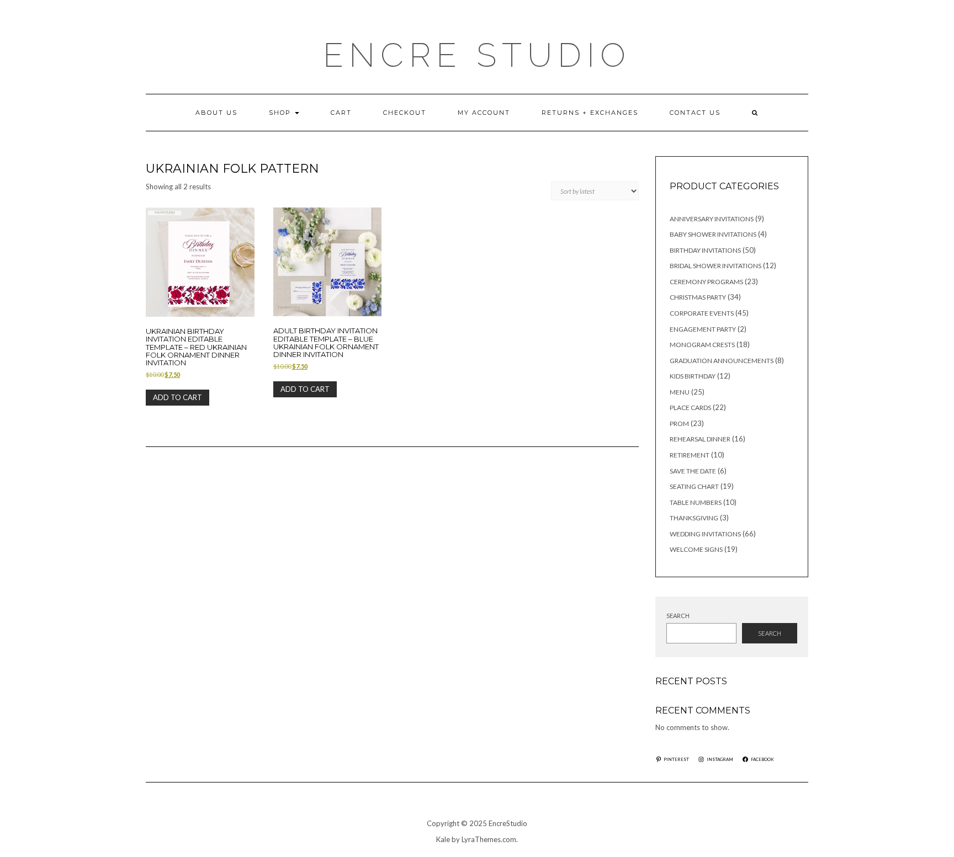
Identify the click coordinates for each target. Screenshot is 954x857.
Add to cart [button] (177, 397)
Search (678, 615)
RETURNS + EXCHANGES (590, 112)
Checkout (404, 112)
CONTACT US (695, 112)
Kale (443, 839)
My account (484, 112)
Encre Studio (477, 55)
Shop (281, 112)
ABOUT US (216, 112)
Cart (341, 112)
